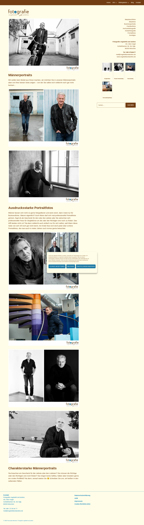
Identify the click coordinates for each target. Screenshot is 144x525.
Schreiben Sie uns (57, 478)
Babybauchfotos (130, 19)
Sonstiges (132, 35)
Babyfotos (132, 22)
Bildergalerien (123, 2)
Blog (132, 2)
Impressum (84, 270)
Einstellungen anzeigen (86, 266)
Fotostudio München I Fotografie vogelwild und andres (20, 520)
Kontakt (138, 2)
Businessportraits (130, 24)
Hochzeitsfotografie (129, 28)
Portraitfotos (71, 215)
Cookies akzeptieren (57, 266)
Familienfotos (131, 26)
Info (113, 2)
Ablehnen (70, 266)
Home (108, 2)
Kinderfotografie (130, 31)
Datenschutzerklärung (74, 270)
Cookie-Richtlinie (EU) (82, 504)
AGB (76, 498)
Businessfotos (13, 215)
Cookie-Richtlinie (63, 270)
